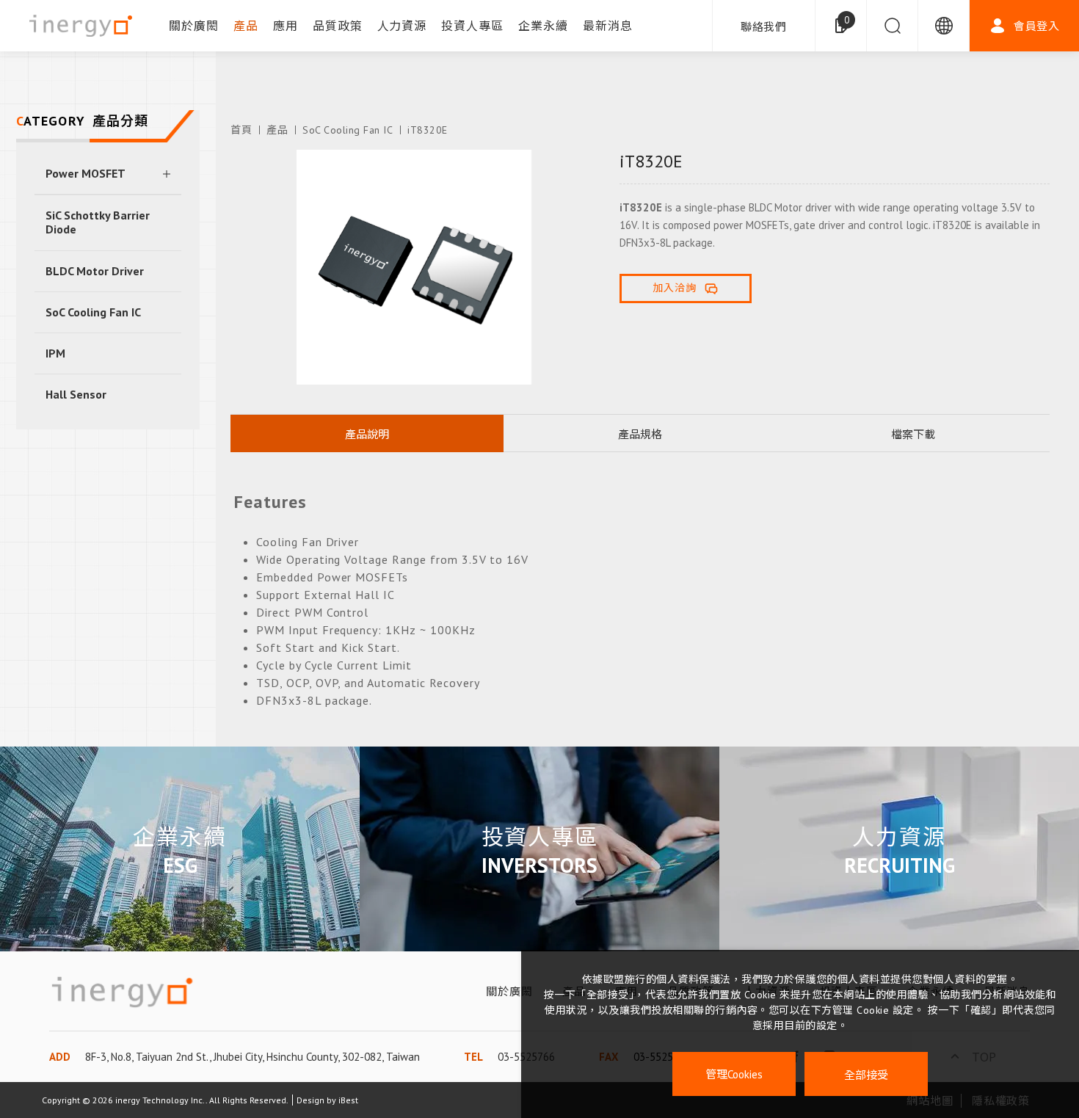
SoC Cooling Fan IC (93, 312)
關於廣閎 (194, 25)
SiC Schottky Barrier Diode (98, 222)
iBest (348, 1100)
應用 (285, 25)
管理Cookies (734, 1074)
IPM (55, 353)
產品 (245, 25)
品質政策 (338, 25)
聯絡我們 (764, 27)
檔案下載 (913, 434)
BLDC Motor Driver (95, 271)
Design (310, 1100)
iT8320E (427, 130)
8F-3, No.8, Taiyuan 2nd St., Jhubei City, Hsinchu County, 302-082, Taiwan (252, 1057)
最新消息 (608, 25)
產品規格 (640, 434)
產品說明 (367, 434)
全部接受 (866, 1074)
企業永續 (543, 25)
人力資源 (402, 25)
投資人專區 (472, 25)
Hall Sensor (76, 394)
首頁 (241, 130)
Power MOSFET (86, 173)
